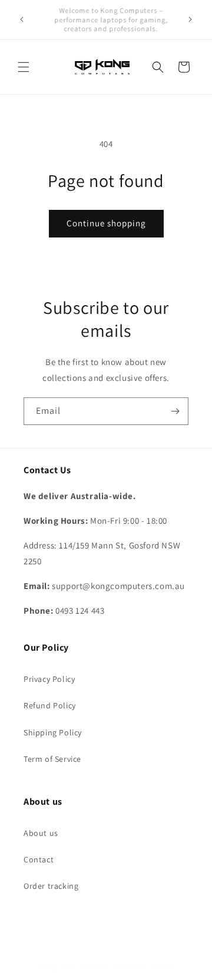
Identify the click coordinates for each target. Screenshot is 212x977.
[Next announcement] (190, 19)
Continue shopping (106, 223)
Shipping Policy (53, 732)
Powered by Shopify (144, 967)
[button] (24, 67)
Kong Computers (86, 967)
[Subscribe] (175, 411)
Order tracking (51, 886)
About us (41, 833)
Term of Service (52, 759)
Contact (39, 859)
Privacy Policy (49, 679)
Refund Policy (50, 705)
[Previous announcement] (22, 19)
